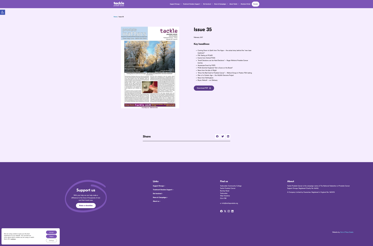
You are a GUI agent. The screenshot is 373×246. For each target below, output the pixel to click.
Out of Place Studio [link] (346, 232)
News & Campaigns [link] (220, 4)
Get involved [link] (207, 4)
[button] (217, 136)
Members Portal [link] (245, 4)
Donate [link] (255, 4)
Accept (51, 232)
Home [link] (115, 17)
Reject (51, 236)
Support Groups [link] (175, 4)
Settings (51, 240)
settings (13, 239)
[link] (2, 12)
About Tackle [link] (233, 4)
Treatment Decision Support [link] (191, 4)
